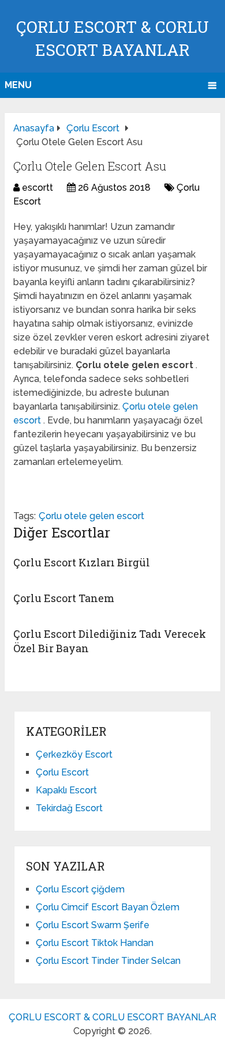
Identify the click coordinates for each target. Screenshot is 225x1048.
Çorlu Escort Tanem (63, 598)
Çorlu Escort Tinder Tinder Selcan (108, 960)
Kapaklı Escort (66, 790)
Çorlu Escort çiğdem (80, 889)
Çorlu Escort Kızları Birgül (81, 562)
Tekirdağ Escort (69, 808)
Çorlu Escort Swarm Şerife (92, 925)
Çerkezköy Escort (74, 754)
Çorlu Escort (62, 772)
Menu (18, 85)
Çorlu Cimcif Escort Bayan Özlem (107, 907)
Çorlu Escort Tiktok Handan (94, 942)
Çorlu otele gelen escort (91, 515)
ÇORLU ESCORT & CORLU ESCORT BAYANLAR (112, 1017)
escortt (37, 187)
